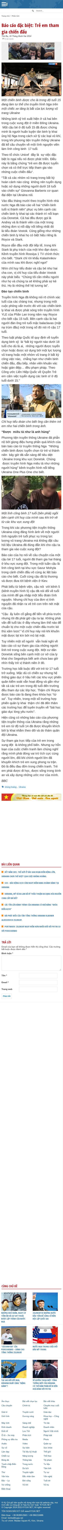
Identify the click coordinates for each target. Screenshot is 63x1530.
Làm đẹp (5, 1452)
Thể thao (47, 1456)
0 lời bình (9, 39)
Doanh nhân (49, 1427)
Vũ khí (25, 1485)
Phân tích (15, 16)
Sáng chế (26, 1423)
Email (5, 982)
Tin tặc (47, 1423)
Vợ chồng (6, 1485)
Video (25, 1444)
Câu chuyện (7, 1405)
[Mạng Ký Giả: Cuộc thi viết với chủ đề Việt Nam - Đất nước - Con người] (31, 797)
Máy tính (5, 1423)
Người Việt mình (51, 1431)
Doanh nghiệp (28, 1427)
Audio (4, 1444)
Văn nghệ (48, 1476)
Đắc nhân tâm (28, 1476)
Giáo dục (48, 1412)
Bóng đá (5, 1460)
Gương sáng (28, 1416)
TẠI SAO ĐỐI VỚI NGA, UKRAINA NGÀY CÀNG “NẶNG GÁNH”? (13, 1383)
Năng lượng (27, 1456)
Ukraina (22, 787)
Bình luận (7, 953)
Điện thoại (6, 1489)
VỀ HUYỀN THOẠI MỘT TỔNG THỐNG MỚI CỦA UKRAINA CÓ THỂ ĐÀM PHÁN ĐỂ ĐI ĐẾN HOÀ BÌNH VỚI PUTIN (45, 1384)
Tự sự (46, 1472)
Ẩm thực (5, 1401)
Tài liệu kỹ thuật (29, 1452)
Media (25, 1439)
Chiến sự (6, 1456)
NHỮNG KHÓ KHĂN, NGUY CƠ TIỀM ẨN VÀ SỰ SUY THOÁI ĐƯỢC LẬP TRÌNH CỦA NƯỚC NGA (13, 1317)
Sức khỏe (48, 1448)
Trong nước (27, 1464)
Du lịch (25, 1468)
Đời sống (26, 1481)
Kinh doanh (6, 1427)
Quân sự (47, 1444)
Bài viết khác (49, 1401)
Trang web (7, 989)
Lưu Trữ (26, 1431)
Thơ (3, 1472)
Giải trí (4, 1412)
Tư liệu (47, 1464)
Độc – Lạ (5, 1481)
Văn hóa (5, 1476)
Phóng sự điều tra (9, 1439)
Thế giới (47, 1452)
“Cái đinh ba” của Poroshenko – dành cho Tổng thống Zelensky (12, 1349)
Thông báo (27, 1460)
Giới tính (5, 1416)
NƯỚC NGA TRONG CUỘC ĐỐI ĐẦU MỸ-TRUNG (45, 1348)
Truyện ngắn (27, 1472)
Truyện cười (27, 1412)
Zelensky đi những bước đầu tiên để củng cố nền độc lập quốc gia (44, 1315)
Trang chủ (6, 16)
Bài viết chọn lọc (29, 1401)
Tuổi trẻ (47, 1481)
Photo (46, 1439)
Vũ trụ (46, 1485)
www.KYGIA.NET (32, 1511)
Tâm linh (47, 1468)
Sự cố (4, 1448)
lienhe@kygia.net (15, 1518)
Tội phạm (48, 1460)
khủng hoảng (10, 787)
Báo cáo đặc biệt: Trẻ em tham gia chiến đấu (30, 28)
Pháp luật (48, 1435)
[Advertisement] (31, 838)
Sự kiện (26, 1448)
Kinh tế (5, 1431)
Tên (4, 975)
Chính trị (26, 1405)
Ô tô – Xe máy (8, 1435)
